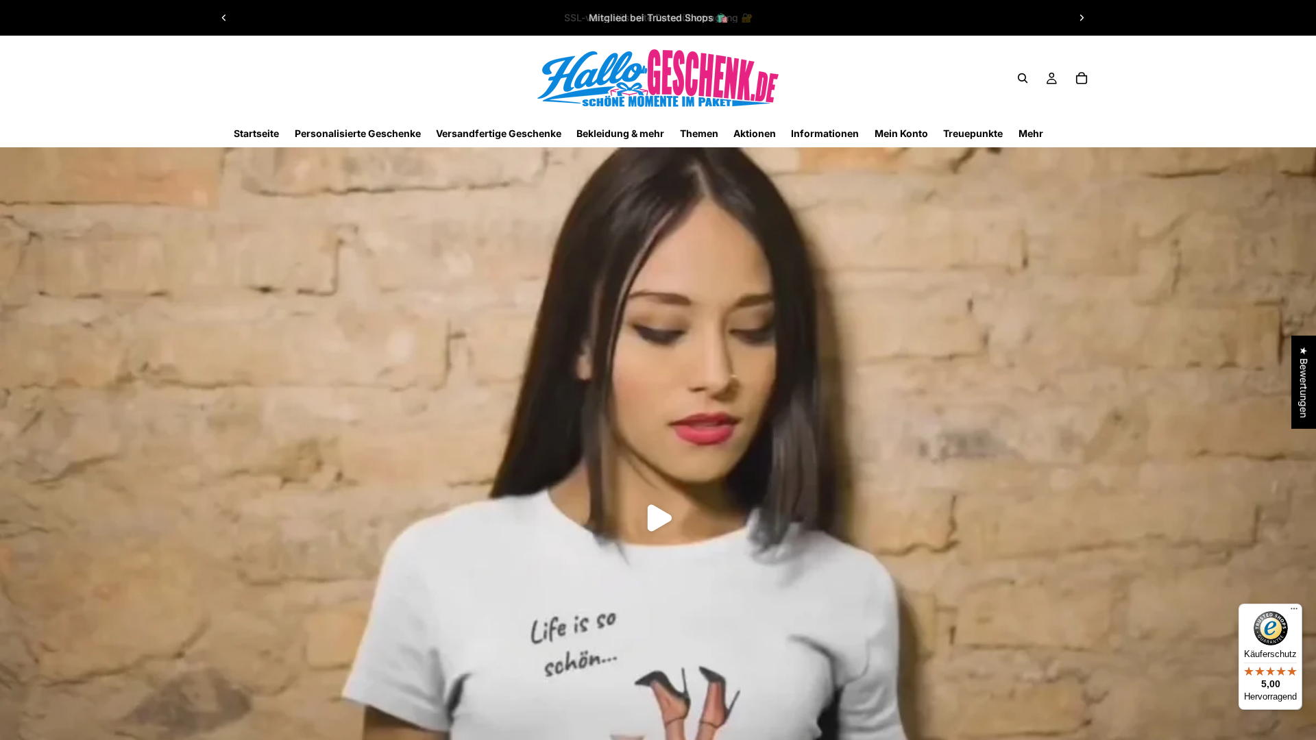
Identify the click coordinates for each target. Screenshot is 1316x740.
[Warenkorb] (1082, 78)
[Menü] (1294, 612)
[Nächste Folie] (1082, 18)
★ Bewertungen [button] (1304, 382)
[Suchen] (1023, 78)
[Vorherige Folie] (224, 18)
